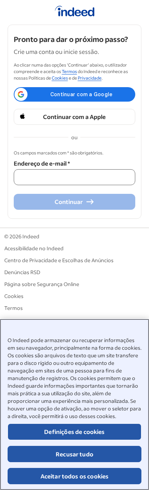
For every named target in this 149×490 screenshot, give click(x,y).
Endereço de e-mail (42, 163)
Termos (69, 71)
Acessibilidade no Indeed (34, 248)
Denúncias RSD (22, 272)
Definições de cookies (74, 431)
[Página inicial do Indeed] (74, 12)
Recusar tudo (74, 454)
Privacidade (90, 78)
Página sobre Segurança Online (41, 284)
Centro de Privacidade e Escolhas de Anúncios (59, 260)
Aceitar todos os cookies (75, 476)
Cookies (60, 78)
